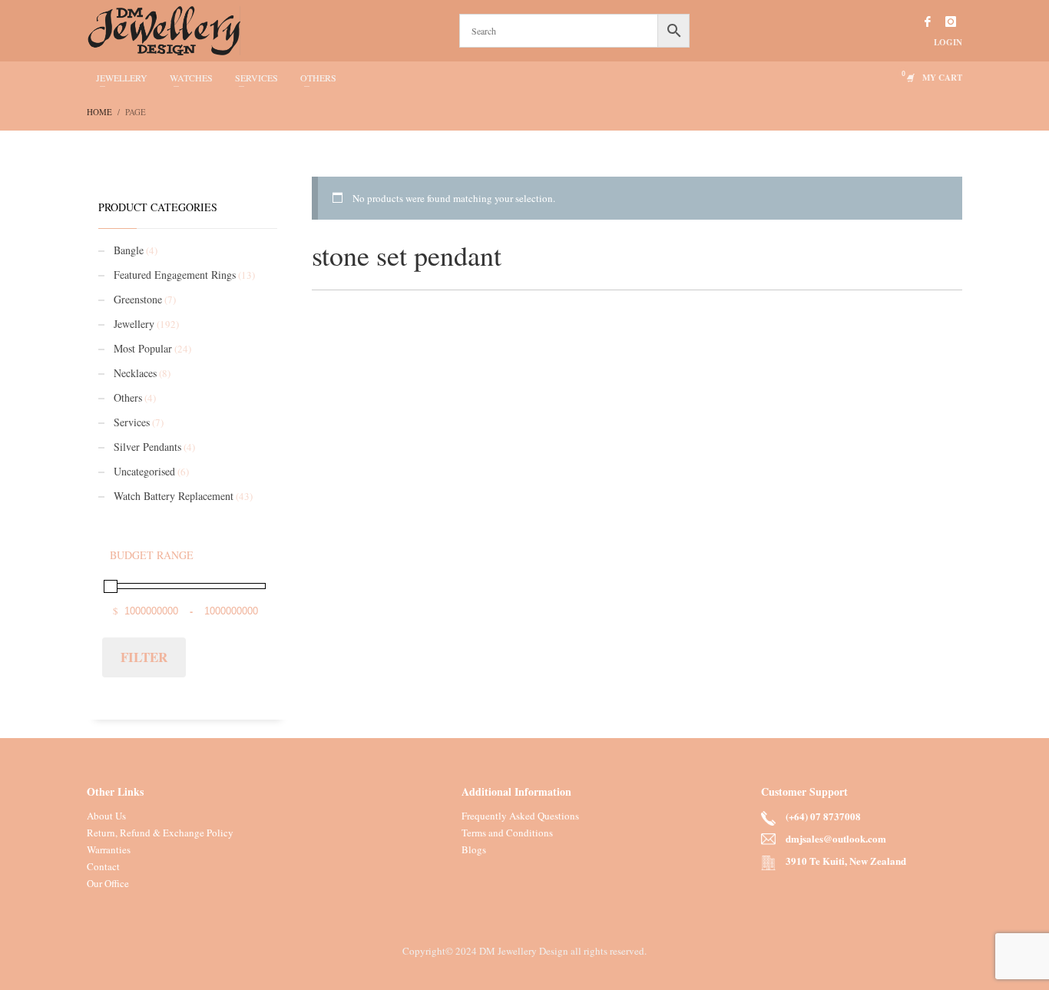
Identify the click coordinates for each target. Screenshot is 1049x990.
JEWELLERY (121, 77)
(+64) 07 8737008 (823, 816)
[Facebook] (927, 21)
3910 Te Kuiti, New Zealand (846, 860)
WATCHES (191, 77)
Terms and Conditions (507, 832)
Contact (103, 866)
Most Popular (143, 348)
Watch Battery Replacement (173, 495)
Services (132, 422)
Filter (144, 657)
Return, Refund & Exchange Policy (160, 832)
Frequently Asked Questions (520, 816)
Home (99, 112)
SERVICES (256, 77)
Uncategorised (144, 471)
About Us (106, 816)
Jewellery (134, 323)
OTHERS (318, 77)
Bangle (129, 250)
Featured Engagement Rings (175, 274)
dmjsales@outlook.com (836, 838)
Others (128, 397)
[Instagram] (950, 21)
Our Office (108, 883)
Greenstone (138, 299)
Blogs (474, 849)
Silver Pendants (147, 446)
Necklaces (135, 373)
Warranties (109, 849)
